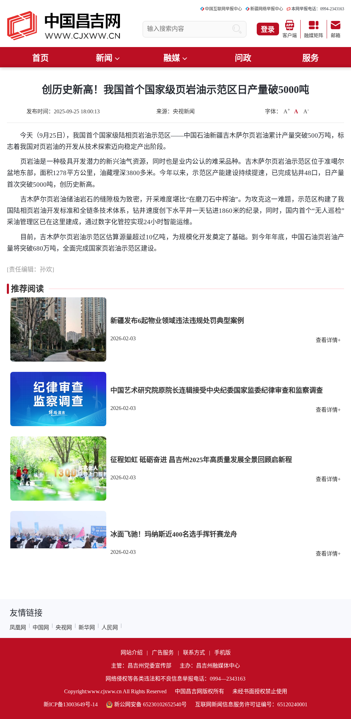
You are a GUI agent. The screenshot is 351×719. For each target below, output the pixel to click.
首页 (40, 58)
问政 (243, 58)
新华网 (86, 627)
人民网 (109, 627)
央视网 (64, 627)
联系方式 (194, 652)
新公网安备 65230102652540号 (150, 704)
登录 (268, 29)
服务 (310, 58)
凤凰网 (18, 627)
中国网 (41, 627)
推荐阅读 (27, 289)
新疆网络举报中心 (266, 9)
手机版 (222, 652)
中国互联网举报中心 (223, 9)
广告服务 (163, 652)
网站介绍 (132, 652)
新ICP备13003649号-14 (71, 704)
